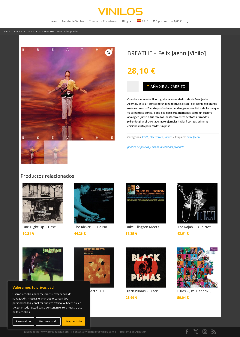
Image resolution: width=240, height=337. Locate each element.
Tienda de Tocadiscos (103, 21)
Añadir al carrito (168, 86)
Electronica (27, 31)
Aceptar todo (73, 321)
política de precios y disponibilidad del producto (155, 147)
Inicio (53, 21)
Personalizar (23, 321)
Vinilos (15, 31)
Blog (125, 21)
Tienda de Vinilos (73, 21)
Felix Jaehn (193, 137)
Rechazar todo (48, 321)
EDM (39, 31)
